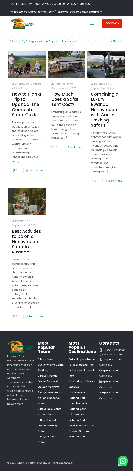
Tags (52, 41)
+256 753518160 (55, 4)
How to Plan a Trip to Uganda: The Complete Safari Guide (26, 104)
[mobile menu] (92, 23)
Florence (60, 84)
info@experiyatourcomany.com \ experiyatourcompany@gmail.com (58, 11)
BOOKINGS (112, 23)
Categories (32, 41)
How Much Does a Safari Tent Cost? (65, 99)
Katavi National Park (81, 425)
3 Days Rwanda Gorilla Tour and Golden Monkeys (48, 381)
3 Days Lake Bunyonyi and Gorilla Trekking (51, 364)
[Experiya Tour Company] (22, 23)
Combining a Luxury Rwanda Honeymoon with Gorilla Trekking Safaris (104, 109)
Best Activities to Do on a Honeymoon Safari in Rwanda (26, 241)
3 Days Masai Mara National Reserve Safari (50, 397)
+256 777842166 (79, 4)
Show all (118, 41)
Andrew (20, 84)
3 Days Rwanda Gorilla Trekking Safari (47, 425)
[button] (123, 461)
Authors (69, 41)
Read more (36, 170)
